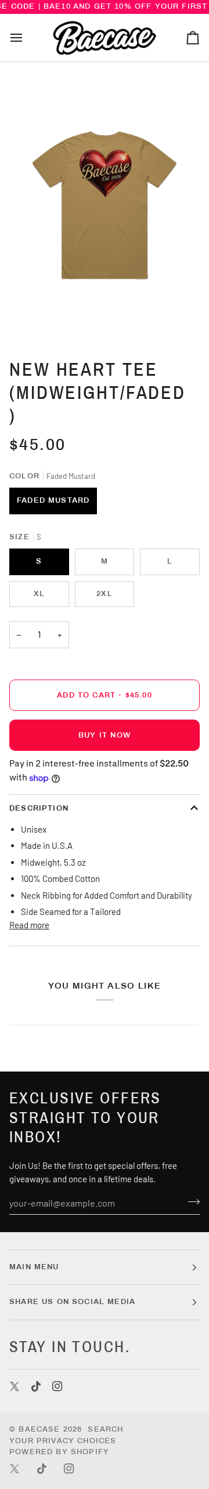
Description (39, 808)
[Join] (190, 1201)
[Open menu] (26, 37)
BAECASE (39, 1429)
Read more (29, 925)
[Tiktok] (36, 1386)
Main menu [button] (34, 1267)
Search (105, 1429)
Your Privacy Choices (62, 1441)
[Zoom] (37, 319)
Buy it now (104, 735)
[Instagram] (57, 1386)
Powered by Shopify (59, 1452)
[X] (14, 1386)
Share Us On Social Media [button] (72, 1302)
